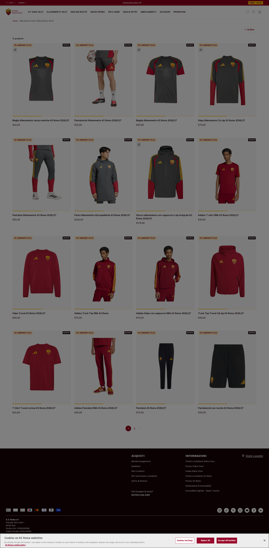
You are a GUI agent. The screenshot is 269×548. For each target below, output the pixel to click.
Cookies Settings (185, 540)
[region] (134, 540)
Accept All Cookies (227, 540)
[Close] (264, 540)
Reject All (205, 540)
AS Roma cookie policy (15, 545)
